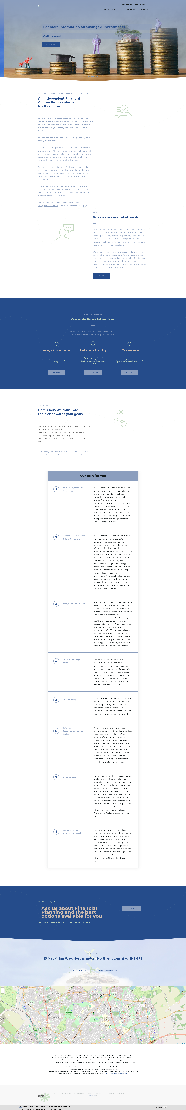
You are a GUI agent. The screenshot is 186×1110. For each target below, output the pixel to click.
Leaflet (184, 1043)
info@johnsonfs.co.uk (48, 206)
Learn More (58, 1109)
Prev (2, 40)
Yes (165, 1107)
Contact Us (143, 10)
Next (183, 40)
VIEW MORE (33, 44)
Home (106, 10)
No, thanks (159, 1107)
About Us (116, 10)
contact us (131, 908)
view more (102, 276)
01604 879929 (139, 4)
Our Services (129, 10)
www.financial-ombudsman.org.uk (117, 1074)
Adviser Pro (92, 1095)
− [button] (2, 992)
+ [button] (2, 989)
